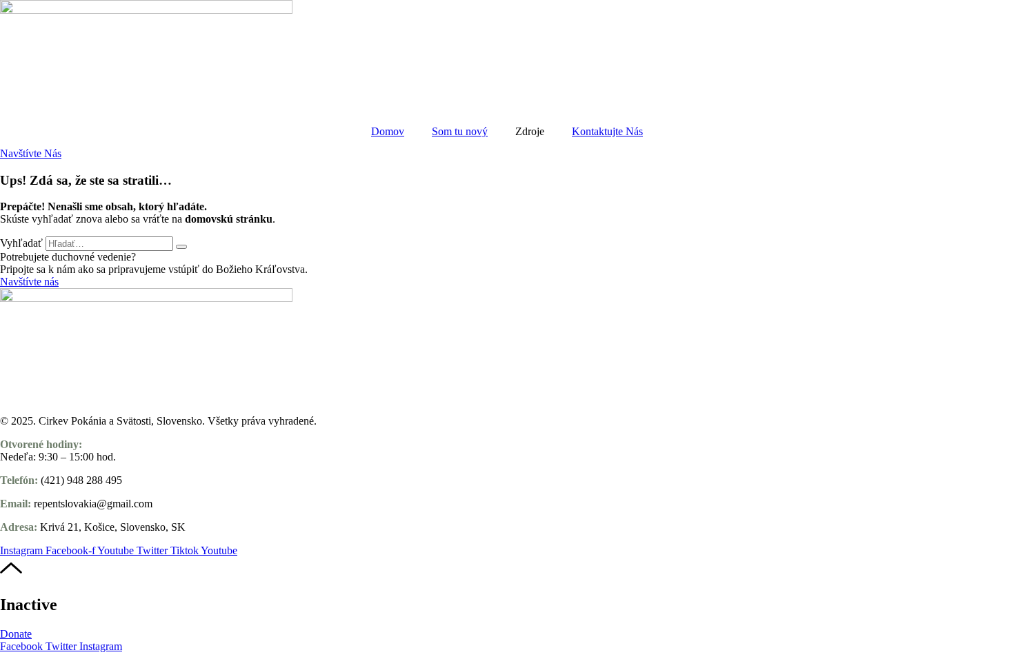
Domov (387, 131)
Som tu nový (460, 131)
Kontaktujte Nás (607, 131)
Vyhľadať (21, 243)
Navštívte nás (29, 281)
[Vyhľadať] (181, 247)
